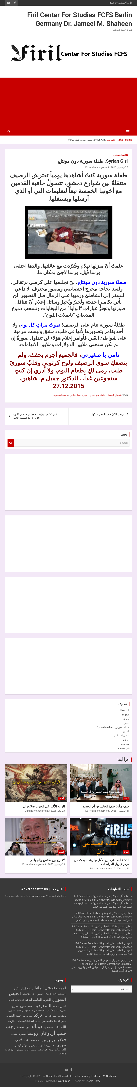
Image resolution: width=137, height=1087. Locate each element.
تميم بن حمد (27, 1016)
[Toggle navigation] (127, 132)
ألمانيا (39, 988)
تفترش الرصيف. (114, 395)
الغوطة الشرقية (38, 1010)
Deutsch (124, 710)
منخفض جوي (31, 1049)
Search (11, 443)
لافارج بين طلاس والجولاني (47, 860)
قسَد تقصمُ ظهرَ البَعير (88, 920)
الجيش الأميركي (28, 994)
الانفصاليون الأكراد (59, 994)
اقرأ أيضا (123, 760)
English (125, 714)
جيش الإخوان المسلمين (53, 1021)
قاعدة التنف (34, 1040)
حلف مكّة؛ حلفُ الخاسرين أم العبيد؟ (106, 806)
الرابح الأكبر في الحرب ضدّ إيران (44, 806)
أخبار (126, 722)
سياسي (125, 743)
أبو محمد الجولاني (55, 988)
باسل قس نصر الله (57, 1016)
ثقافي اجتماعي (120, 155)
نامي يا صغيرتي (60, 395)
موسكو (20, 1049)
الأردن (16, 988)
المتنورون (11, 1010)
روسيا (32, 1033)
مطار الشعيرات (45, 1049)
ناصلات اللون (75, 395)
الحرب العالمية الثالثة (38, 999)
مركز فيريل (34, 1045)
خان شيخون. (48, 1027)
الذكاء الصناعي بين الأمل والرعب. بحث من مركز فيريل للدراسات (101, 862)
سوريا (22, 1033)
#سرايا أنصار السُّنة (122, 970)
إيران (23, 988)
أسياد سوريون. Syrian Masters (113, 727)
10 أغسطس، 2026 (120, 810)
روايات (126, 739)
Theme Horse (93, 1080)
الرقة (55, 1006)
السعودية (43, 1005)
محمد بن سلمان (48, 1045)
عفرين (14, 1034)
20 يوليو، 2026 (58, 810)
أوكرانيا (30, 988)
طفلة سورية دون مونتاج (93, 395)
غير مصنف (123, 748)
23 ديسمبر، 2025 (56, 864)
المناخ (126, 731)
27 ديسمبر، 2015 (119, 167)
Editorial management (97, 167)
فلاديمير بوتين (53, 1039)
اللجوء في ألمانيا (23, 1010)
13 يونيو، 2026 (122, 868)
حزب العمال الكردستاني (28, 1021)
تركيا (37, 1015)
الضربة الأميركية (52, 1010)
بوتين (45, 1016)
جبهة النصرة (13, 1015)
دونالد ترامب (29, 1026)
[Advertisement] (68, 102)
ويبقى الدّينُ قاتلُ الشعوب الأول (107, 414)
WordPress (64, 1080)
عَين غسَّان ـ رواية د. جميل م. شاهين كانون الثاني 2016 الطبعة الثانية (35, 416)
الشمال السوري (26, 1006)
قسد (25, 1040)
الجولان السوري (43, 994)
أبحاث (126, 718)
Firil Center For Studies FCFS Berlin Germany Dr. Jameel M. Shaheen (79, 1076)
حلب (57, 1027)
